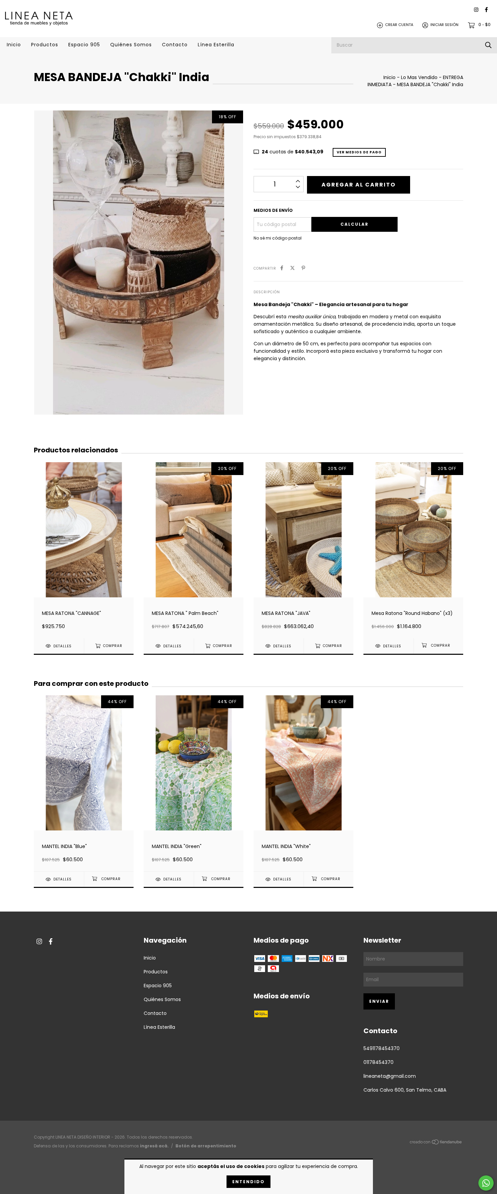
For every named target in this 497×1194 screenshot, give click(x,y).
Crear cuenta (399, 25)
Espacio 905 (84, 44)
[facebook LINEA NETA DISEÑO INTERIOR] (486, 10)
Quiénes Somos (131, 44)
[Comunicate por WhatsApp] (486, 1183)
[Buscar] (488, 45)
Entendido (248, 1182)
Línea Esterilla (216, 44)
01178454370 (378, 1062)
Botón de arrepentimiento (205, 1146)
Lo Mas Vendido (419, 77)
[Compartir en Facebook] (282, 268)
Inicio (14, 44)
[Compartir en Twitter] (292, 268)
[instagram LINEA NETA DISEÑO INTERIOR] (476, 10)
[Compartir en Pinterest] (303, 268)
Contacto (175, 44)
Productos (44, 44)
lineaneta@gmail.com (389, 1076)
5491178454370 (381, 1048)
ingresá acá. (154, 1146)
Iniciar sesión (444, 25)
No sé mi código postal (278, 238)
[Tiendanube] (436, 1143)
